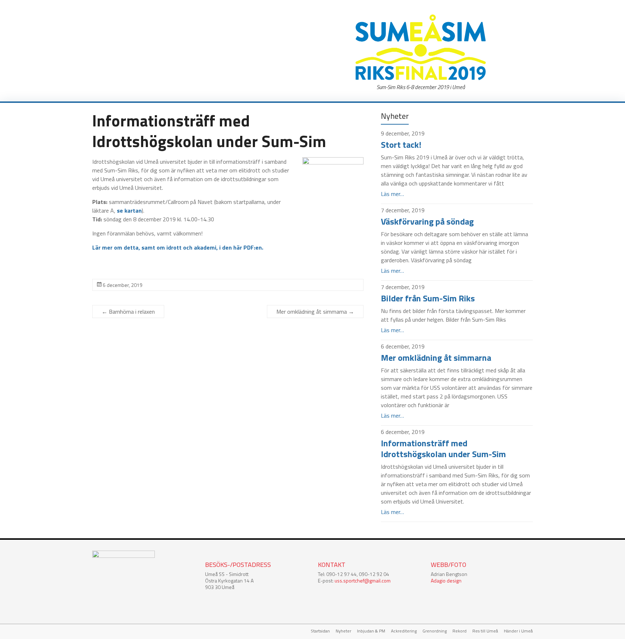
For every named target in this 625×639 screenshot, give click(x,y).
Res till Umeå (485, 631)
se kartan (129, 210)
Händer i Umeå (518, 631)
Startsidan (320, 631)
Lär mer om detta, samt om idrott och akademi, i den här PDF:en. (177, 247)
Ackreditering (404, 631)
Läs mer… (392, 193)
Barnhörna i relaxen (128, 311)
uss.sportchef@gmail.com (363, 580)
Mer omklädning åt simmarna (315, 311)
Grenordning (434, 631)
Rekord (459, 631)
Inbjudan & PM (371, 631)
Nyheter (343, 631)
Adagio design (446, 580)
